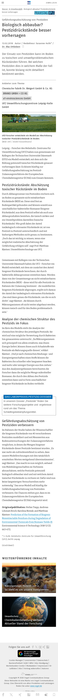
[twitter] (11, 695)
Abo (21, 668)
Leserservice (30, 660)
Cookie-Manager (16, 660)
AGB (26, 663)
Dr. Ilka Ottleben (11, 46)
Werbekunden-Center (15, 666)
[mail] (38, 695)
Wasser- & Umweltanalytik (12, 9)
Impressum (43, 666)
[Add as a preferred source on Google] (29, 653)
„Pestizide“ (31, 401)
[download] (46, 694)
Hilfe (31, 663)
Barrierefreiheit (16, 663)
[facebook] (3, 695)
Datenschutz (42, 660)
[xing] (20, 694)
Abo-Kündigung (41, 663)
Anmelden (51, 3)
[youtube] (40, 647)
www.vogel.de (36, 686)
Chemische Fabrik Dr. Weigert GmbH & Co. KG (27, 88)
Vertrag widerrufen (32, 668)
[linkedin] (29, 695)
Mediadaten (32, 666)
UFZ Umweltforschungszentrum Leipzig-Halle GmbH (27, 105)
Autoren (45, 668)
